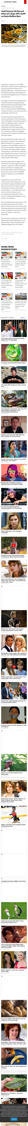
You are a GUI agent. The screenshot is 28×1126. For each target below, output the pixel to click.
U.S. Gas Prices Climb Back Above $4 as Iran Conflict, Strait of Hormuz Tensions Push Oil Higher (6, 284)
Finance (3, 6)
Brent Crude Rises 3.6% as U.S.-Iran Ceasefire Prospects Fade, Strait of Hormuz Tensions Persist (21, 263)
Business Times (8, 232)
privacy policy (14, 1116)
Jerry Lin (3, 21)
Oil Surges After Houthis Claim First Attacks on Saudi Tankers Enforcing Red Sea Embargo (6, 263)
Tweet (24, 2)
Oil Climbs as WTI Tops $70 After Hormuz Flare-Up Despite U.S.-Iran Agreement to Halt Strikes (21, 304)
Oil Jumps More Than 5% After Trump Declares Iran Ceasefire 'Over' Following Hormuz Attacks (21, 284)
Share (18, 2)
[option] (14, 53)
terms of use (23, 1116)
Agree (14, 1119)
